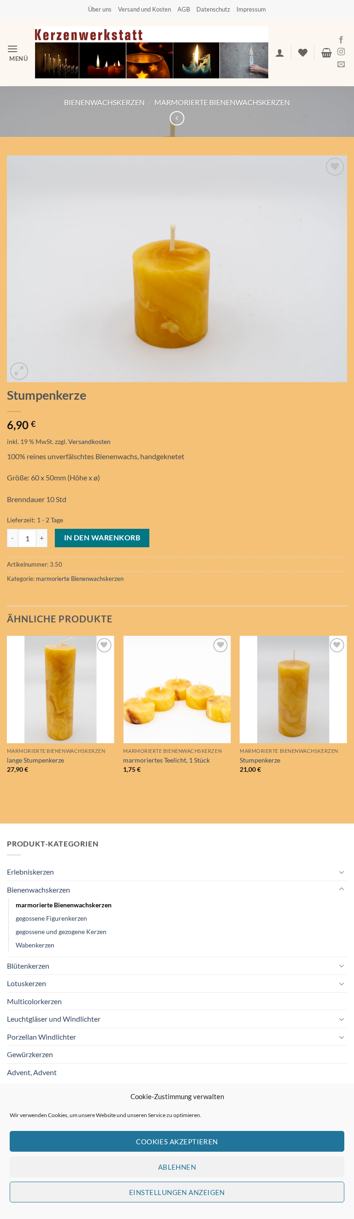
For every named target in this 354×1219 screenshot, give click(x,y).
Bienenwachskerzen (104, 102)
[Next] (347, 712)
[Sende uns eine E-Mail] (341, 64)
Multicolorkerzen (34, 1001)
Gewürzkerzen (30, 1054)
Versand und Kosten (144, 9)
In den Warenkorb (102, 537)
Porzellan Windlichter (41, 1036)
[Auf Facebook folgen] (341, 40)
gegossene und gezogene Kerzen (61, 931)
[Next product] (177, 118)
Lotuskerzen (26, 983)
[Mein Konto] (279, 52)
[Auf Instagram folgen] (341, 52)
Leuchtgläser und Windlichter (53, 1018)
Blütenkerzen (28, 965)
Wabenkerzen (35, 945)
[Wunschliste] (302, 52)
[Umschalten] (341, 871)
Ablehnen (177, 1167)
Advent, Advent (32, 1072)
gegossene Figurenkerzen (51, 918)
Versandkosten (89, 441)
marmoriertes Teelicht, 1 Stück (166, 760)
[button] (17, 52)
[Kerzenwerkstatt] (151, 52)
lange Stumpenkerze (35, 760)
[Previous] (7, 712)
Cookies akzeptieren (177, 1141)
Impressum (251, 9)
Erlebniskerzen (30, 871)
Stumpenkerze (260, 760)
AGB (183, 9)
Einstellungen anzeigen (177, 1192)
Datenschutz (213, 9)
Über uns (100, 9)
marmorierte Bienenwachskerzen (222, 102)
